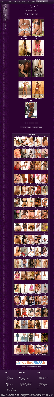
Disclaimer (41, 383)
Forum (18, 1)
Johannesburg (10, 378)
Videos (15, 1)
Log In (22, 373)
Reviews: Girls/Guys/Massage (26, 382)
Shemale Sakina (24, 38)
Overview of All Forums (25, 378)
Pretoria (8, 379)
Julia (25, 59)
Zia (37, 18)
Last (36, 14)
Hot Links (41, 382)
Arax (38, 80)
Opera (51, 395)
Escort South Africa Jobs (43, 385)
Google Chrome (40, 395)
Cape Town (9, 376)
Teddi (31, 100)
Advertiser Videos (42, 373)
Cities (5, 1)
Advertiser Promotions (25, 380)
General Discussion (24, 379)
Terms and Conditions (43, 384)
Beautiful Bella (38, 59)
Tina (25, 80)
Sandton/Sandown (38, 36)
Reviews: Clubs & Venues (25, 383)
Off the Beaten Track (24, 385)
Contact (33, 1)
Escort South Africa (16, 394)
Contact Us (39, 388)
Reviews (9, 1)
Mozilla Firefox (48, 395)
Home (2, 1)
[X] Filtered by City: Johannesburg (26, 127)
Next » (33, 14)
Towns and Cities (10, 380)
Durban (8, 377)
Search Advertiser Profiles (44, 377)
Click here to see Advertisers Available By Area (31, 131)
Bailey (37, 38)
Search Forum (42, 378)
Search (28, 1)
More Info (23, 1)
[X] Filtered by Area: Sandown (37, 127)
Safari (44, 395)
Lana (25, 18)
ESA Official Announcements (26, 384)
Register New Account (25, 374)
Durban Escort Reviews (11, 386)
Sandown (25, 36)
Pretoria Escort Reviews (11, 390)
